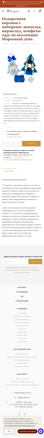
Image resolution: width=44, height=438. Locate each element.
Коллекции (22, 292)
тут (10, 213)
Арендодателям (22, 354)
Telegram (24, 414)
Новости (22, 329)
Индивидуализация (22, 360)
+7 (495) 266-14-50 (19, 157)
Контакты (22, 374)
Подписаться (35, 261)
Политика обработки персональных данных (22, 385)
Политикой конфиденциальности (20, 426)
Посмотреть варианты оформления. (17, 159)
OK (9, 431)
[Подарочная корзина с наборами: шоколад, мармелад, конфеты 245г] (22, 67)
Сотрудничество (22, 349)
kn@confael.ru (23, 397)
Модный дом (22, 335)
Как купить (9, 171)
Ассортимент (22, 332)
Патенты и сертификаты (22, 316)
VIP (22, 296)
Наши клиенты (22, 326)
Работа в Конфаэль (22, 322)
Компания (22, 309)
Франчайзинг (22, 363)
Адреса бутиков (22, 379)
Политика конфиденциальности (22, 382)
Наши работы (22, 341)
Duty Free (22, 338)
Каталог (22, 287)
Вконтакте (19, 414)
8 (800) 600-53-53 (14, 137)
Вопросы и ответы (22, 366)
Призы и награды (22, 319)
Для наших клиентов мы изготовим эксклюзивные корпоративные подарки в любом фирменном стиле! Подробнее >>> (21, 4)
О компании (22, 313)
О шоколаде (22, 301)
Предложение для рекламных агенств (22, 357)
